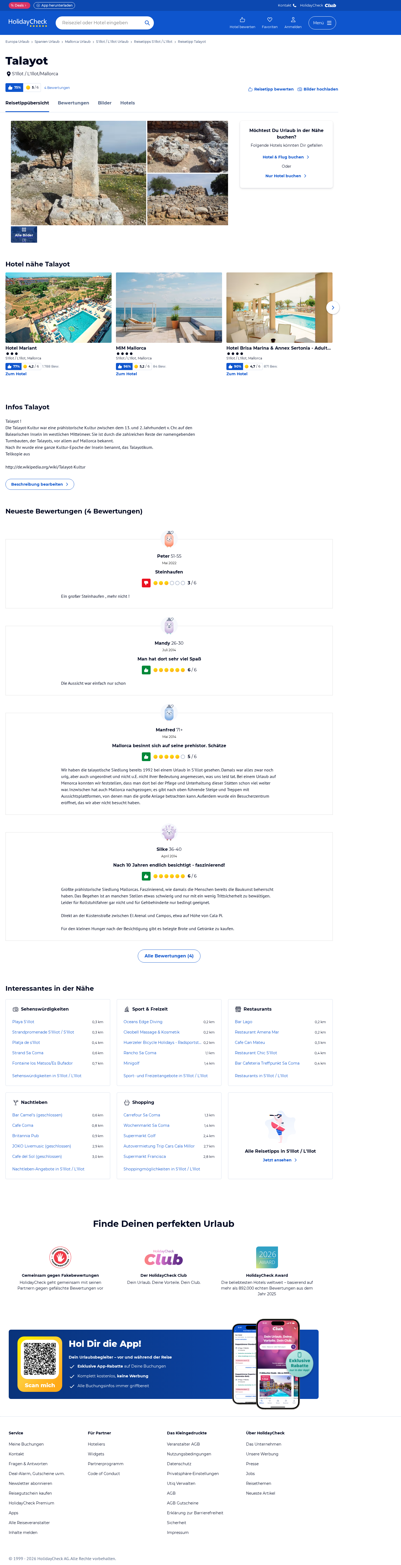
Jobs (250, 1473)
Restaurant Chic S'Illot (256, 1052)
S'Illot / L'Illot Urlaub (112, 42)
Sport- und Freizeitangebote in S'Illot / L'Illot (166, 1075)
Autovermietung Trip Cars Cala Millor (159, 1146)
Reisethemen (258, 1483)
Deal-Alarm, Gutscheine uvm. (37, 1473)
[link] (242, 22)
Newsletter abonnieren (30, 1483)
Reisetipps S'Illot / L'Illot (153, 42)
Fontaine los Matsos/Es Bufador (42, 1063)
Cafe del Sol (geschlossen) (37, 1156)
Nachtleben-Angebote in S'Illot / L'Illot (48, 1169)
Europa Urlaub (17, 42)
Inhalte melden (23, 1532)
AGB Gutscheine (182, 1503)
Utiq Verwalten (181, 1483)
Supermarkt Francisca (145, 1156)
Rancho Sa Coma (140, 1052)
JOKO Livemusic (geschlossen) (41, 1146)
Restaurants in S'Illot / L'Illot (261, 1075)
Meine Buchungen (26, 1444)
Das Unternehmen (263, 1444)
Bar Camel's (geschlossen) (37, 1115)
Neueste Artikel (260, 1493)
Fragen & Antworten (28, 1463)
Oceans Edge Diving (143, 1021)
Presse (252, 1463)
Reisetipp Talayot (192, 42)
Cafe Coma (22, 1125)
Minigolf (131, 1063)
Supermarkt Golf (139, 1135)
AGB (171, 1493)
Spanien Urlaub (47, 42)
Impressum (178, 1532)
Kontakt (284, 5)
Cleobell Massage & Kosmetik (151, 1032)
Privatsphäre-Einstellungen (193, 1473)
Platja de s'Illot (26, 1042)
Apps (13, 1512)
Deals (17, 5)
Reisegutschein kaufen (30, 1493)
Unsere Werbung (262, 1454)
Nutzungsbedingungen (189, 1454)
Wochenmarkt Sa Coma (146, 1125)
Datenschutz (179, 1463)
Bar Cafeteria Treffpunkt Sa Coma (267, 1063)
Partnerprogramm (106, 1463)
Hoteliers (96, 1444)
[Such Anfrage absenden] (147, 22)
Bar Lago (243, 1021)
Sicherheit (176, 1522)
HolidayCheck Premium (31, 1503)
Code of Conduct (104, 1473)
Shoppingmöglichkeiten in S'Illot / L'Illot (162, 1169)
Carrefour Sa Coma (142, 1115)
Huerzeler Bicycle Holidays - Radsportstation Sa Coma (163, 1042)
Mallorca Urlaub (78, 42)
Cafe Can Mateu (250, 1042)
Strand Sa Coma (27, 1052)
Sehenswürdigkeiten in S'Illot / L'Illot (47, 1075)
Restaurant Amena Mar (257, 1032)
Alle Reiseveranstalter (29, 1522)
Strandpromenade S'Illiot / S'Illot (43, 1032)
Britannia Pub (25, 1135)
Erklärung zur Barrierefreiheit (195, 1512)
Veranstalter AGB (183, 1444)
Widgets (96, 1454)
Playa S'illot (23, 1021)
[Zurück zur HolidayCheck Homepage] (28, 23)
